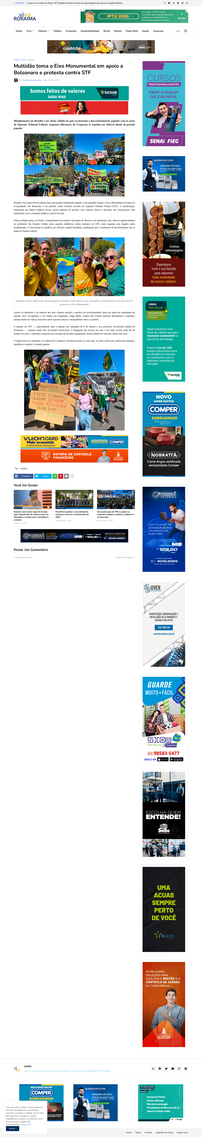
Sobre (138, 1132)
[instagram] (173, 3)
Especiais (158, 31)
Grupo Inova (182, 1132)
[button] (178, 31)
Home (19, 31)
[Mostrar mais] (72, 476)
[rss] (187, 3)
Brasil (107, 31)
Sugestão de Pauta (164, 1132)
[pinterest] (185, 1068)
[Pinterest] (60, 476)
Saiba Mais (26, 1124)
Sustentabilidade (90, 31)
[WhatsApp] (54, 476)
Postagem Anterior (24, 557)
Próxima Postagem (124, 557)
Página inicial (20, 60)
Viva (28, 31)
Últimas (42, 31)
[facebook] (178, 3)
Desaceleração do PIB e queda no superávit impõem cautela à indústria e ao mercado (115, 515)
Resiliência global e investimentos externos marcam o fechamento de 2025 (72, 515)
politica (31, 60)
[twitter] (182, 3)
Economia (71, 31)
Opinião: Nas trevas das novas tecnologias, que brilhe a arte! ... (55, 3)
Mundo (118, 31)
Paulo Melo (132, 31)
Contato (148, 1132)
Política (58, 31)
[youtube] (169, 3)
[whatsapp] (164, 3)
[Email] (66, 476)
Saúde (145, 31)
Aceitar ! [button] (12, 1128)
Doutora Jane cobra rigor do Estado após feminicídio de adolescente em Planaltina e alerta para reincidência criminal (31, 516)
